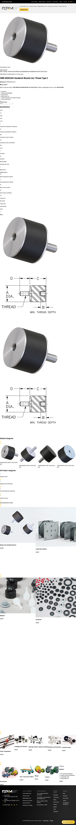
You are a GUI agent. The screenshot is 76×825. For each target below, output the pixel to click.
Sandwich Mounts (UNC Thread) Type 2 (38, 71)
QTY (1, 103)
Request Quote (24, 9)
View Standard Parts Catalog (6, 502)
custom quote (46, 87)
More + (1, 214)
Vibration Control (12, 71)
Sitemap (51, 820)
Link (1, 464)
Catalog (5, 71)
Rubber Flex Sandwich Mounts (22, 71)
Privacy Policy (46, 820)
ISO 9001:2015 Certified (7, 1)
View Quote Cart (3, 70)
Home (1, 71)
